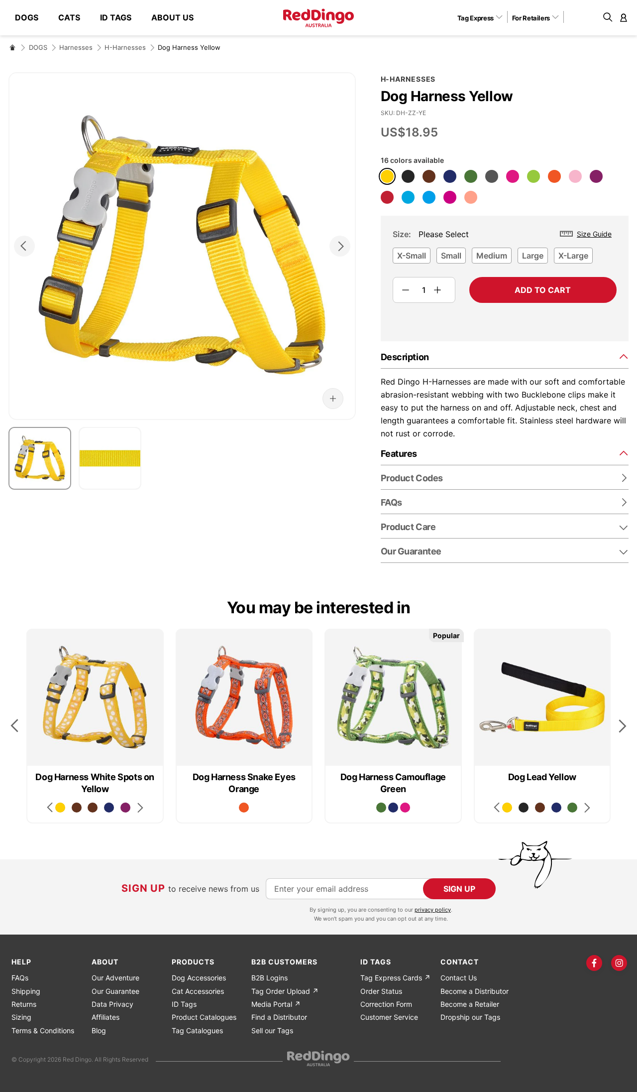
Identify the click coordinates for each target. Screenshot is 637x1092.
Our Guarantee (411, 551)
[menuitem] (31, 17)
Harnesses (76, 47)
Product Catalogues (204, 1017)
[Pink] (575, 176)
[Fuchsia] (449, 197)
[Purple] (596, 176)
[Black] (408, 176)
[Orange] (554, 176)
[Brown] (429, 176)
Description (405, 357)
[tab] (505, 356)
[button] (483, 17)
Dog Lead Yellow (542, 777)
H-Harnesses (125, 47)
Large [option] (532, 256)
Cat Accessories (198, 991)
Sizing (21, 1017)
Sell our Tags (272, 1030)
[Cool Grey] (491, 176)
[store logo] (318, 18)
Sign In (624, 17)
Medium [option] (491, 256)
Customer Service (389, 1017)
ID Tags (184, 1004)
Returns (23, 1004)
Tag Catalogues (197, 1030)
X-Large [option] (573, 256)
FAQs (19, 977)
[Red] (387, 197)
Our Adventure (115, 977)
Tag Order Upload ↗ (284, 991)
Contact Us (458, 977)
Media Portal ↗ (276, 1004)
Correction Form (386, 1004)
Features (399, 453)
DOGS (38, 47)
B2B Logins (269, 977)
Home (12, 47)
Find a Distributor (279, 1017)
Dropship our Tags (470, 1017)
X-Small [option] (411, 256)
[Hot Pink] (512, 176)
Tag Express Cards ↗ (395, 977)
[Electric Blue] (429, 197)
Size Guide (594, 234)
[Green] (470, 176)
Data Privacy (112, 1004)
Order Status (381, 991)
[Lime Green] (533, 176)
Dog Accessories (199, 977)
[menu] (109, 17)
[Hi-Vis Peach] (470, 197)
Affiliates (105, 1017)
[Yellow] (387, 176)
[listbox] (505, 259)
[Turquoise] (408, 197)
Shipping (25, 991)
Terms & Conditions (42, 1030)
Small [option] (451, 256)
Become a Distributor (474, 991)
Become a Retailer (469, 1004)
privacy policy (433, 909)
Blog (99, 1030)
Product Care (408, 527)
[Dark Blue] (449, 176)
